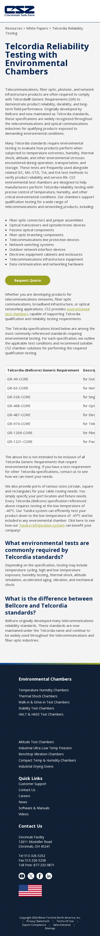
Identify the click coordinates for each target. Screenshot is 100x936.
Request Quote (27, 280)
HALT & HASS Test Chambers (41, 714)
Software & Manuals (34, 808)
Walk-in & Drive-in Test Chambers (44, 702)
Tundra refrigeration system (42, 525)
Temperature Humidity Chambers (44, 690)
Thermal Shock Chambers (38, 696)
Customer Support (32, 784)
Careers (24, 796)
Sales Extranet (62, 924)
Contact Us (27, 790)
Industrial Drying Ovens (36, 766)
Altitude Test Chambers (36, 742)
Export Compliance (34, 924)
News (23, 802)
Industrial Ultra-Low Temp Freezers (45, 748)
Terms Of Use (65, 921)
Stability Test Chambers (36, 708)
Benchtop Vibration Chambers (41, 754)
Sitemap (50, 928)
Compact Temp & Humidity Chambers (47, 760)
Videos (24, 814)
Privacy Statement (38, 921)
